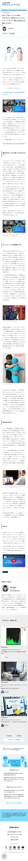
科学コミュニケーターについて (13, 834)
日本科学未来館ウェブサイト (13, 832)
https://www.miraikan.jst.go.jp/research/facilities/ (14, 143)
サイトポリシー (14, 837)
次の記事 (19, 735)
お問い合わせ (14, 839)
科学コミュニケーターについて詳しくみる (13, 803)
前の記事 (9, 735)
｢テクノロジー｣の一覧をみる (14, 739)
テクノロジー (5, 33)
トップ (3, 747)
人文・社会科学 (12, 33)
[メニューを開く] (4, 856)
